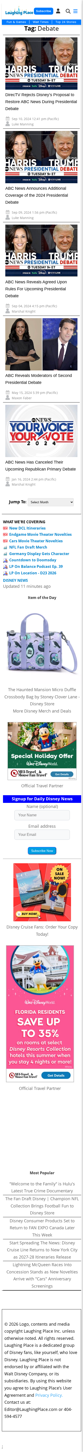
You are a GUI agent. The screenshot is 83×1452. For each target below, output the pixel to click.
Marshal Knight (24, 311)
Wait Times (41, 22)
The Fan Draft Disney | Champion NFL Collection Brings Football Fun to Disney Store (42, 1206)
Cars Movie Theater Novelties (36, 540)
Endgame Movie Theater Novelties (40, 534)
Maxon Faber (22, 398)
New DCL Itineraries (27, 528)
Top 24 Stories (65, 22)
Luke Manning (23, 124)
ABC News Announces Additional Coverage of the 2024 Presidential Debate (36, 195)
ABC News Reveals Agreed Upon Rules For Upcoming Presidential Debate (36, 289)
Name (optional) (42, 806)
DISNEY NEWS (15, 580)
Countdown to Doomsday (32, 559)
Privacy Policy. (49, 1395)
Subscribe (43, 11)
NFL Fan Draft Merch (28, 547)
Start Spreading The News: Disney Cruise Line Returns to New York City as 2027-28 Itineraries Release (42, 1250)
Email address (42, 826)
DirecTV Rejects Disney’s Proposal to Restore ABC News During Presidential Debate (41, 101)
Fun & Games (16, 22)
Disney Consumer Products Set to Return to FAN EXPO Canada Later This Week (42, 1228)
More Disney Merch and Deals (42, 711)
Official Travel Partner (42, 785)
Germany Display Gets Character (39, 553)
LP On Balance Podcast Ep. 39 (36, 566)
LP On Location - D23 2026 (32, 573)
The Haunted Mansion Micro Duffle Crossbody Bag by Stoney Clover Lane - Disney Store (42, 696)
